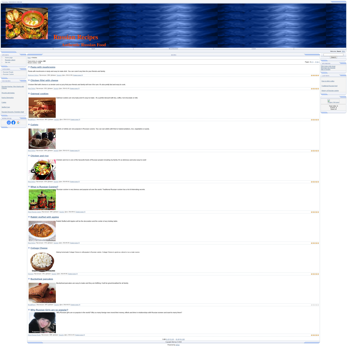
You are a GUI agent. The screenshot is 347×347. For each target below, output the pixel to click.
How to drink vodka (328, 81)
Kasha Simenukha (8, 97)
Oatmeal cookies (39, 93)
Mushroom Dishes (33, 75)
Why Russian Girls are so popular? (49, 310)
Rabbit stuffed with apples (44, 217)
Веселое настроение (328, 68)
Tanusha (59, 75)
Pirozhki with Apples (8, 93)
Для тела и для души (328, 66)
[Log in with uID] (9, 123)
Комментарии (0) (78, 75)
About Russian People (34, 335)
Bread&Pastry (32, 119)
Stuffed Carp (6, 107)
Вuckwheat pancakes (41, 279)
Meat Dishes (31, 88)
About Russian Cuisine (34, 212)
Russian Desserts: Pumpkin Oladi (13, 112)
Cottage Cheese (38, 248)
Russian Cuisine (8, 74)
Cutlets (4, 102)
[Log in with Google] (18, 122)
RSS (343, 51)
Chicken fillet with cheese (44, 80)
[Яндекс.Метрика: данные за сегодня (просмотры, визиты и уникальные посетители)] (333, 101)
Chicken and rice (39, 156)
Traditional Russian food (329, 86)
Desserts (30, 273)
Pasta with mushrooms (42, 67)
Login (254, 48)
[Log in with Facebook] (13, 123)
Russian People (8, 72)
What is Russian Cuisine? (44, 187)
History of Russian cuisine (330, 90)
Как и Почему (325, 69)
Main (93, 48)
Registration (173, 48)
